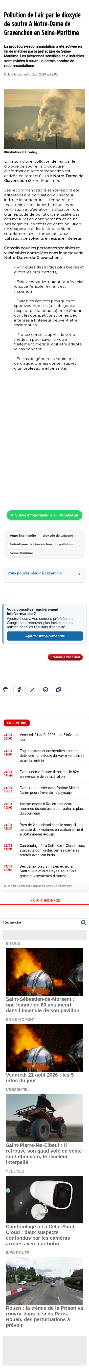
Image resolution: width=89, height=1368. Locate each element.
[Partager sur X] (32, 689)
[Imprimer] (5, 689)
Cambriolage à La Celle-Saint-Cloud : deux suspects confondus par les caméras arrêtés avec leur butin (41, 1235)
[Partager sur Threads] (45, 689)
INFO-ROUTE (17, 1253)
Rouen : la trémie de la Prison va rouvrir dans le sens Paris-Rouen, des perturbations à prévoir (44, 1316)
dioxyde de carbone (58, 535)
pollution (66, 544)
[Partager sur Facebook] (19, 689)
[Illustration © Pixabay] (44, 91)
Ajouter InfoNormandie (45, 636)
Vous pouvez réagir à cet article (34, 573)
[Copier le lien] (58, 689)
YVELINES (15, 1171)
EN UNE (13, 943)
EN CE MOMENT (20, 1019)
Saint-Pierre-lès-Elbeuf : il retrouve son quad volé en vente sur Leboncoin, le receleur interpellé (44, 1153)
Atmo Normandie (23, 535)
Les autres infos (44, 900)
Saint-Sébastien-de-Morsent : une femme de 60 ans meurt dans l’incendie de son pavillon (42, 1004)
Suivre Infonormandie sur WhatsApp (46, 515)
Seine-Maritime (21, 553)
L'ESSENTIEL (18, 1089)
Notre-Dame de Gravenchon (31, 544)
